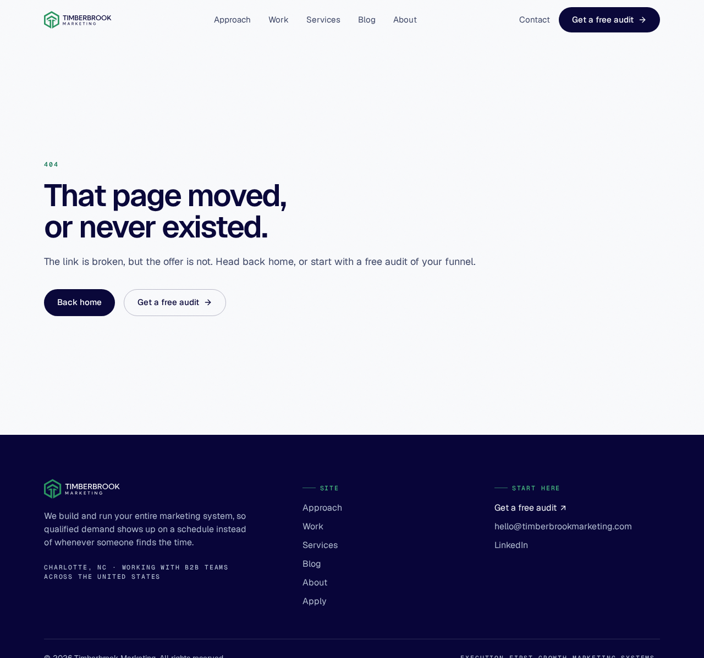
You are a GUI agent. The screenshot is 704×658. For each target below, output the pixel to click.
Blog (367, 19)
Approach (232, 19)
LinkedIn (511, 545)
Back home (79, 302)
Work (278, 19)
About (405, 19)
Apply (314, 601)
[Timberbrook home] (78, 20)
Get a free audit (603, 19)
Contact (534, 19)
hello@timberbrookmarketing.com (563, 526)
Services (323, 19)
